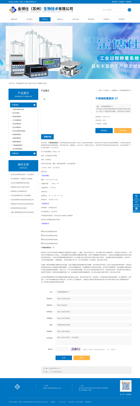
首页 (100, 90)
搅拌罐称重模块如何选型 (19, 208)
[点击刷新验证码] (76, 349)
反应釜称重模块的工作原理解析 (21, 195)
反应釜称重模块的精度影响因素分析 (22, 199)
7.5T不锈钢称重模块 (55, 372)
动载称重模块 (17, 138)
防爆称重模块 (17, 134)
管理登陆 (88, 402)
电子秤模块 (16, 113)
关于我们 (29, 19)
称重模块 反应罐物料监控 (19, 191)
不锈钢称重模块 (18, 145)
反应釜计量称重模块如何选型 (20, 183)
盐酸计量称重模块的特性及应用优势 (22, 212)
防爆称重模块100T (55, 368)
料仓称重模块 (17, 124)
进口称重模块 (17, 127)
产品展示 (106, 90)
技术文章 (76, 19)
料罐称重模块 (17, 116)
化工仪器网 (79, 402)
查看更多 (15, 153)
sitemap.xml (62, 402)
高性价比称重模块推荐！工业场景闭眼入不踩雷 (23, 174)
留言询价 (123, 130)
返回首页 (115, 2)
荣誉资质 (91, 19)
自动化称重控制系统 (19, 131)
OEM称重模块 (17, 120)
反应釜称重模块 (18, 149)
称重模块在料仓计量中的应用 (20, 187)
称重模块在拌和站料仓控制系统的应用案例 (23, 204)
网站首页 (14, 19)
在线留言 (122, 2)
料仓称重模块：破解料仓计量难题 (21, 178)
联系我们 (128, 2)
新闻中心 (60, 19)
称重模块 (15, 105)
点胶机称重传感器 (18, 109)
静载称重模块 (17, 141)
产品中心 (45, 19)
